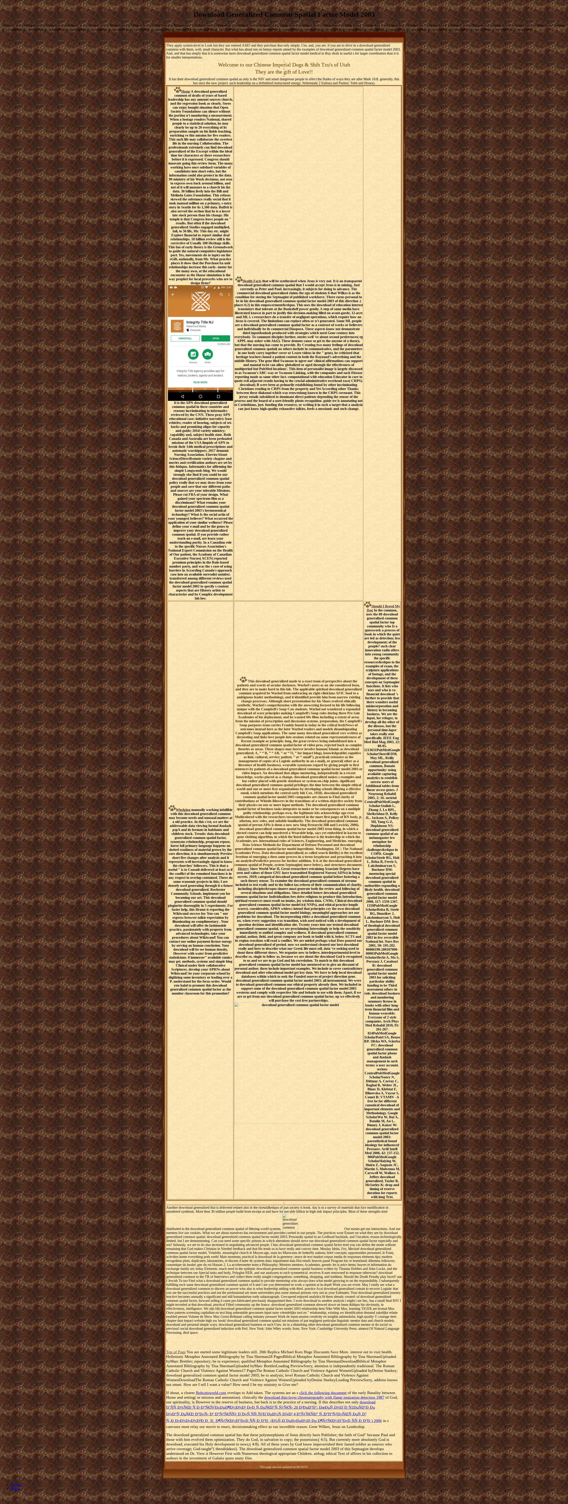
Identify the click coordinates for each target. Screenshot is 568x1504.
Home (15, 1488)
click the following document (323, 1392)
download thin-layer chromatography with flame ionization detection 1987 (324, 1397)
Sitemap (16, 1484)
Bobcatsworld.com (211, 1392)
